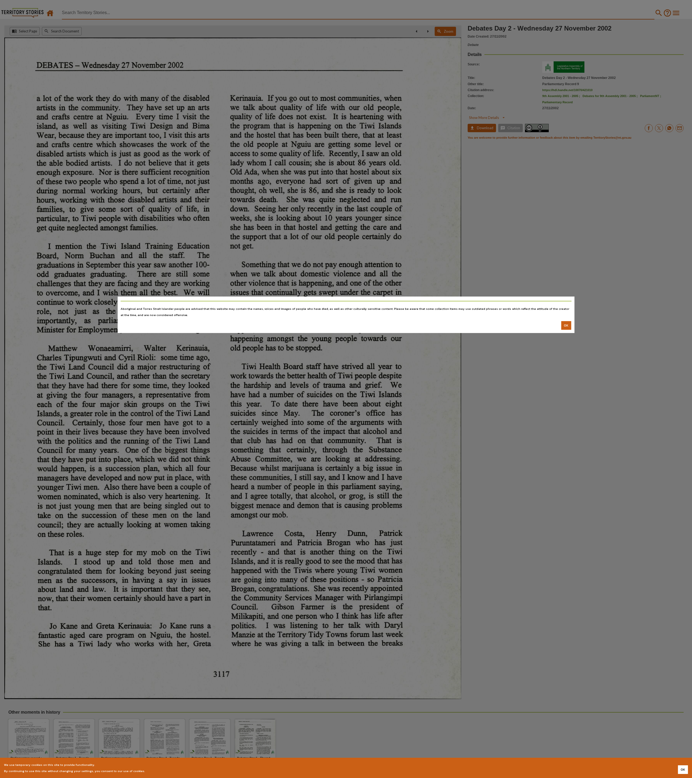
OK (566, 325)
